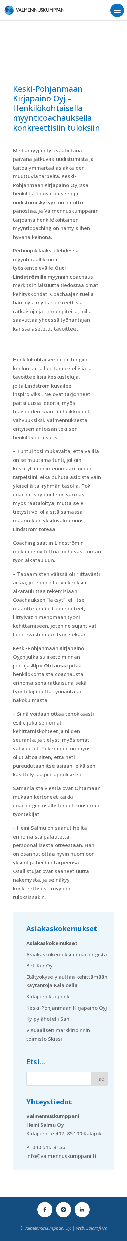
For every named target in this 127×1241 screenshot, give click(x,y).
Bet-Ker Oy (39, 965)
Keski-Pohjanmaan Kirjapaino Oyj (66, 1007)
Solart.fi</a (96, 1228)
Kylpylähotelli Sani (48, 1018)
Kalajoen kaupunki (48, 996)
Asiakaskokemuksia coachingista (66, 954)
